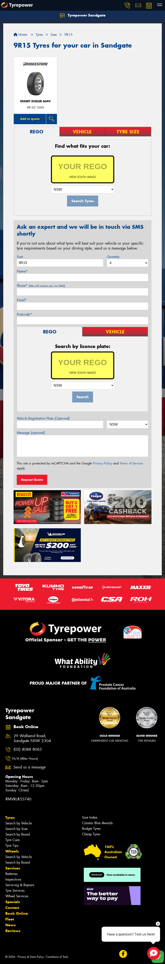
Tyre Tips (11, 845)
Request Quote (32, 480)
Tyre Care (12, 840)
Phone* (41, 285)
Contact (12, 907)
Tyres (10, 817)
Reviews (12, 930)
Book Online (16, 913)
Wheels (12, 851)
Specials (12, 901)
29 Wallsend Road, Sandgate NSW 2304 (32, 738)
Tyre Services (14, 890)
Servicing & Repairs (19, 885)
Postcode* (24, 314)
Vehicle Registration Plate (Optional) (43, 418)
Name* (22, 271)
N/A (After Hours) (25, 758)
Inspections (13, 879)
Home (22, 34)
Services (12, 868)
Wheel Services (16, 896)
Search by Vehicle (18, 823)
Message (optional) (31, 433)
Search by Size (16, 829)
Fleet (9, 919)
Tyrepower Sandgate (86, 15)
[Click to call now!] (127, 5)
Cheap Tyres (91, 834)
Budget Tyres (91, 828)
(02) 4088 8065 (28, 749)
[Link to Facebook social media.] (123, 954)
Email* (22, 300)
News (10, 925)
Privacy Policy (102, 463)
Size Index (89, 817)
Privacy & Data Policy (31, 957)
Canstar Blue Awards (97, 823)
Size (20, 257)
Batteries (11, 874)
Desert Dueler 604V (35, 101)
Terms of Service (131, 463)
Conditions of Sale (57, 957)
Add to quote (30, 119)
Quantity (113, 257)
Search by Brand (17, 834)
